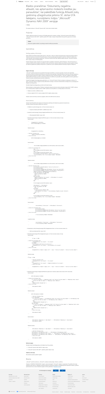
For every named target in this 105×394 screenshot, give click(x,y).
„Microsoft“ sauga (54, 377)
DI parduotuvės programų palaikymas (73, 379)
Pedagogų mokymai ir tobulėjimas (43, 384)
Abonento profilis (26, 376)
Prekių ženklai (73, 391)
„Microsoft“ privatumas (85, 379)
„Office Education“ (41, 383)
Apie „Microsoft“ (84, 377)
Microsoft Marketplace (71, 383)
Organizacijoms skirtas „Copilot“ (13, 376)
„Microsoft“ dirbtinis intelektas (56, 376)
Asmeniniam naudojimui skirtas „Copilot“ (14, 377)
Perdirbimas (25, 383)
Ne (62, 370)
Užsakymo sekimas (26, 381)
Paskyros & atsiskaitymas (49, 1)
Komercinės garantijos (27, 384)
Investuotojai (84, 381)
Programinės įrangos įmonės (71, 386)
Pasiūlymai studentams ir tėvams (43, 386)
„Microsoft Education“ (41, 376)
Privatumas (61, 391)
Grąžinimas (25, 379)
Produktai (35, 1)
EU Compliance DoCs (86, 391)
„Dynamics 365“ (54, 381)
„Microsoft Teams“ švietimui (42, 379)
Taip (56, 370)
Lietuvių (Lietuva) (12, 391)
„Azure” (53, 379)
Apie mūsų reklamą (79, 391)
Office (32, 1)
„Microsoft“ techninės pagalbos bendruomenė (74, 381)
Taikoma (28, 24)
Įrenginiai (41, 1)
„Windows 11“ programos (12, 381)
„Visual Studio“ (70, 388)
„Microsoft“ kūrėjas (70, 376)
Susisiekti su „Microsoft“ (55, 391)
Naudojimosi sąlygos (67, 391)
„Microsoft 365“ (54, 383)
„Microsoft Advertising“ (55, 384)
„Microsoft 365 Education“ (42, 381)
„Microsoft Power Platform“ (71, 384)
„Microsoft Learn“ (70, 377)
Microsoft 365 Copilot (55, 386)
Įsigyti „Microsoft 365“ (63, 1)
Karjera (83, 376)
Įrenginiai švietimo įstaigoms (42, 377)
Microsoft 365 (27, 1)
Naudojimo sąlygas (57, 366)
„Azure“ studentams (41, 388)
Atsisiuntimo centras (26, 377)
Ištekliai (56, 1)
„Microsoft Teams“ (54, 388)
